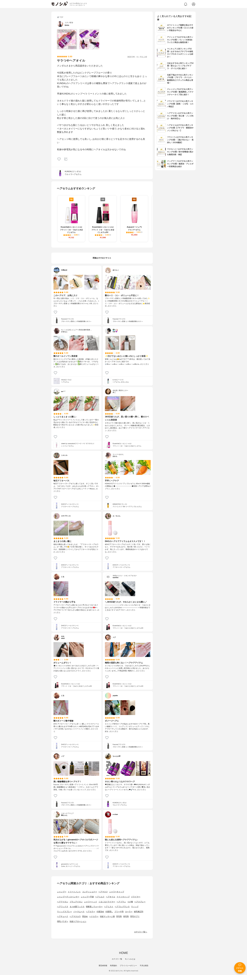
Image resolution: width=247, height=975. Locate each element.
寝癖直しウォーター (94, 907)
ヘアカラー (90, 912)
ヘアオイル (110, 897)
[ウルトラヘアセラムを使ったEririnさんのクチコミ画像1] (67, 39)
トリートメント (74, 892)
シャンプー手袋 (87, 897)
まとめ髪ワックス (77, 907)
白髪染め (100, 912)
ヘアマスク (103, 892)
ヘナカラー (93, 916)
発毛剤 (126, 916)
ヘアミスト (108, 907)
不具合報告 (144, 965)
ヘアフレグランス (122, 907)
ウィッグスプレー (64, 912)
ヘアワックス (62, 907)
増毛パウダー (62, 921)
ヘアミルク (99, 897)
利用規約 (113, 965)
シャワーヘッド (90, 902)
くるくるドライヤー (106, 902)
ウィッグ (135, 907)
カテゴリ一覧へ (140, 932)
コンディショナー (89, 892)
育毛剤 (119, 916)
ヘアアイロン (62, 902)
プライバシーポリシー (128, 965)
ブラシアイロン (76, 902)
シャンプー (61, 892)
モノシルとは (130, 959)
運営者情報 (103, 965)
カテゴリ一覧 (117, 959)
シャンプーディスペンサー (68, 897)
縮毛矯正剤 (138, 912)
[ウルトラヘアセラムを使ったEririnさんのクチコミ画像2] (89, 39)
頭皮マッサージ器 (107, 916)
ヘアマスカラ (75, 916)
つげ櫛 (130, 902)
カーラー (129, 912)
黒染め (85, 916)
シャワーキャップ (116, 892)
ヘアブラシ (121, 902)
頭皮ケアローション (78, 921)
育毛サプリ (135, 916)
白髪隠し (109, 912)
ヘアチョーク (62, 916)
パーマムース (78, 912)
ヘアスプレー (140, 902)
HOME (123, 953)
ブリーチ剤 (119, 912)
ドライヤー (135, 897)
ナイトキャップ (123, 897)
